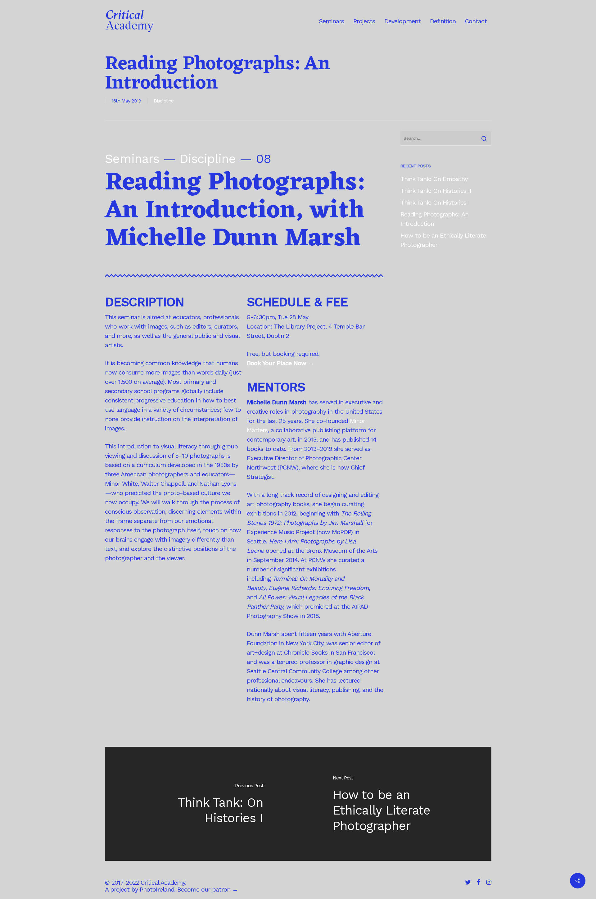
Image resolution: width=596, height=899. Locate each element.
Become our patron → (207, 889)
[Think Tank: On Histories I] (201, 804)
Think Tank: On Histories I (435, 202)
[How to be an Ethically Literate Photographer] (394, 804)
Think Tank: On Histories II (435, 190)
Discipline (164, 101)
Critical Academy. (163, 882)
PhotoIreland (157, 889)
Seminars (132, 159)
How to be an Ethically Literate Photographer (443, 240)
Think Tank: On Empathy (433, 179)
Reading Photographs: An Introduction (434, 219)
